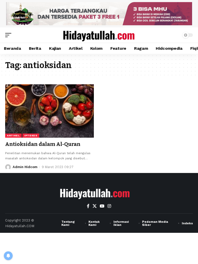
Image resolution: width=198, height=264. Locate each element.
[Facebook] (88, 206)
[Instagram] (109, 206)
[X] (94, 206)
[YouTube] (102, 206)
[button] (9, 35)
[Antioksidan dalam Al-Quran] (49, 110)
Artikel (13, 135)
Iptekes (30, 135)
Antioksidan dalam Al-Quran (42, 144)
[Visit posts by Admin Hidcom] (8, 167)
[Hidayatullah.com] (99, 35)
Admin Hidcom (25, 167)
